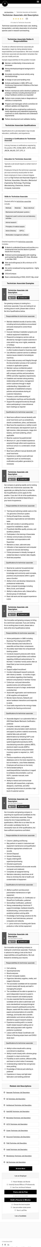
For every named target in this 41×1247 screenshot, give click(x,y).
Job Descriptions (8, 12)
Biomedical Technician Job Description (18, 1118)
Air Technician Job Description (15, 1099)
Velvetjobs (5, 4)
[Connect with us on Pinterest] (5, 1244)
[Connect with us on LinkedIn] (8, 1244)
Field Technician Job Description (16, 1143)
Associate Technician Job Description (18, 1092)
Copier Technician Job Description (17, 1130)
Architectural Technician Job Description (19, 1105)
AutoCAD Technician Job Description (17, 1111)
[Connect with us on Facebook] (2, 1244)
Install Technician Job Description (16, 1149)
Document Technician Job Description (18, 1137)
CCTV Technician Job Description (16, 1124)
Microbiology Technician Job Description (19, 1156)
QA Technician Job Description (16, 1162)
